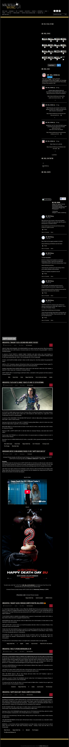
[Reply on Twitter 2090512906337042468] (47, 136)
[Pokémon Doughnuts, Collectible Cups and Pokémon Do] (51, 53)
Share (52, 232)
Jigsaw (21, 643)
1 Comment (29, 454)
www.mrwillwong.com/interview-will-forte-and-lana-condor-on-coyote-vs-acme (53, 226)
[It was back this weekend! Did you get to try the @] (51, 60)
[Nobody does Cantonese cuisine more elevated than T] (45, 53)
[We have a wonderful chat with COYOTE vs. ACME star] (57, 47)
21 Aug (57, 105)
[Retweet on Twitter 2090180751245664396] (49, 151)
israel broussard (39, 597)
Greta (22, 377)
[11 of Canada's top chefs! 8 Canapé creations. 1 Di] (63, 53)
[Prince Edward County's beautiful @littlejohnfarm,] (57, 53)
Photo (45, 229)
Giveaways (11, 11)
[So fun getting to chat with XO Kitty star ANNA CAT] (45, 47)
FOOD (46, 11)
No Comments (29, 345)
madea (50, 377)
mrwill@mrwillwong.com (43, 745)
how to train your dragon (41, 377)
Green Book (15, 377)
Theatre (34, 11)
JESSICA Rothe (48, 597)
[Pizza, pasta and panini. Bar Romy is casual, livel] (51, 47)
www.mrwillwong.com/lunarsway (52, 310)
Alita (9, 377)
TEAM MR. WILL (40, 13)
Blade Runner (7, 730)
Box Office (27, 11)
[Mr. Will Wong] (46, 199)
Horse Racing (16, 13)
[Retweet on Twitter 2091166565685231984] (49, 100)
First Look (4, 11)
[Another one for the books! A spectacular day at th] (57, 60)
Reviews (21, 11)
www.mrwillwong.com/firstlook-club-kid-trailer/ (52, 243)
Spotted (9, 13)
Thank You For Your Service (46, 643)
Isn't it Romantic (36, 443)
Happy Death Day (29, 377)
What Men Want (15, 446)
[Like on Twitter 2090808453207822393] (52, 118)
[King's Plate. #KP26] (63, 60)
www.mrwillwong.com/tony (48, 265)
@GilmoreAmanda (56, 128)
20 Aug (57, 122)
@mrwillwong (45, 165)
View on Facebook (45, 232)
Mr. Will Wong (50, 216)
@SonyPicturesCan (51, 93)
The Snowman (49, 686)
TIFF (16, 11)
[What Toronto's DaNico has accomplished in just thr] (51, 41)
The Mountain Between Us (10, 732)
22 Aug (57, 87)
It (17, 643)
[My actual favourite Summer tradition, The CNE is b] (63, 41)
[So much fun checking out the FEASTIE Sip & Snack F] (57, 41)
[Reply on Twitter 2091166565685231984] (47, 100)
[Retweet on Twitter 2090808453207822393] (49, 118)
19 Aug (57, 141)
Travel (3, 13)
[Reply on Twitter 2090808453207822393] (47, 118)
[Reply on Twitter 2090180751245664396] (47, 151)
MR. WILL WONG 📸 (50, 87)
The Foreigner (35, 730)
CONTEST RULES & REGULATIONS (28, 13)
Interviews (40, 11)
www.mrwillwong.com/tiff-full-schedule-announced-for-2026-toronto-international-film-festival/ (54, 290)
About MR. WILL (5, 14)
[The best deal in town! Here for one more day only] (45, 60)
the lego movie (45, 443)
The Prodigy (6, 446)
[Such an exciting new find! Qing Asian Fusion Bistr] (63, 47)
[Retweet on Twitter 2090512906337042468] (49, 136)
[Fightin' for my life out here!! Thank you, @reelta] (45, 41)
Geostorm (13, 686)
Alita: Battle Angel (8, 443)
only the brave (34, 643)
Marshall (28, 730)
